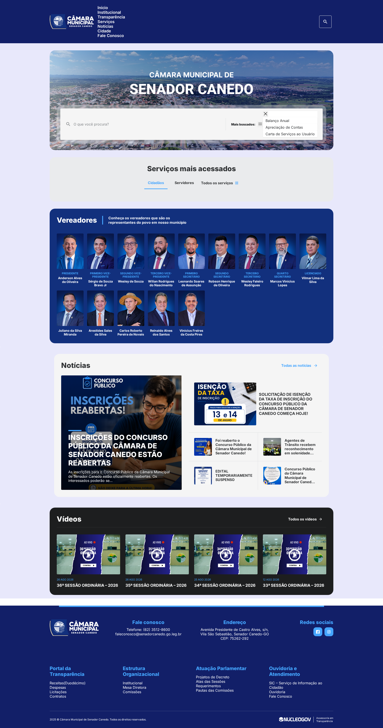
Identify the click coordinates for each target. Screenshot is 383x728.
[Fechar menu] (265, 114)
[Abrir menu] (260, 124)
